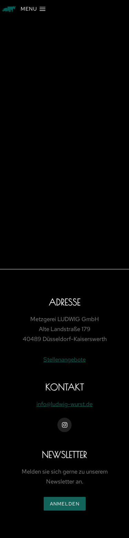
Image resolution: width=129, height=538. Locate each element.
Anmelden (64, 504)
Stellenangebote (64, 359)
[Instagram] (64, 425)
